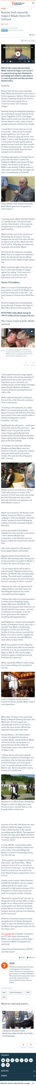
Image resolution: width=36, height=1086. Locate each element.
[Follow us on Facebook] (26, 1060)
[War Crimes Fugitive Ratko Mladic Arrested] (18, 337)
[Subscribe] (8, 1065)
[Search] (33, 1083)
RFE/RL (5, 24)
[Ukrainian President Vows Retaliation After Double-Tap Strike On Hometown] (18, 1020)
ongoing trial (9, 934)
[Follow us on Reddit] (8, 1060)
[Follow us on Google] (17, 1060)
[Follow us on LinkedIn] (31, 1060)
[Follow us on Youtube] (3, 1060)
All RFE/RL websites (6, 1083)
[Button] (32, 35)
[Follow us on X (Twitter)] (22, 1060)
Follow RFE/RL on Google (22, 1083)
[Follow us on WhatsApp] (3, 1065)
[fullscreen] (33, 61)
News (3, 9)
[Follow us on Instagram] (12, 1060)
